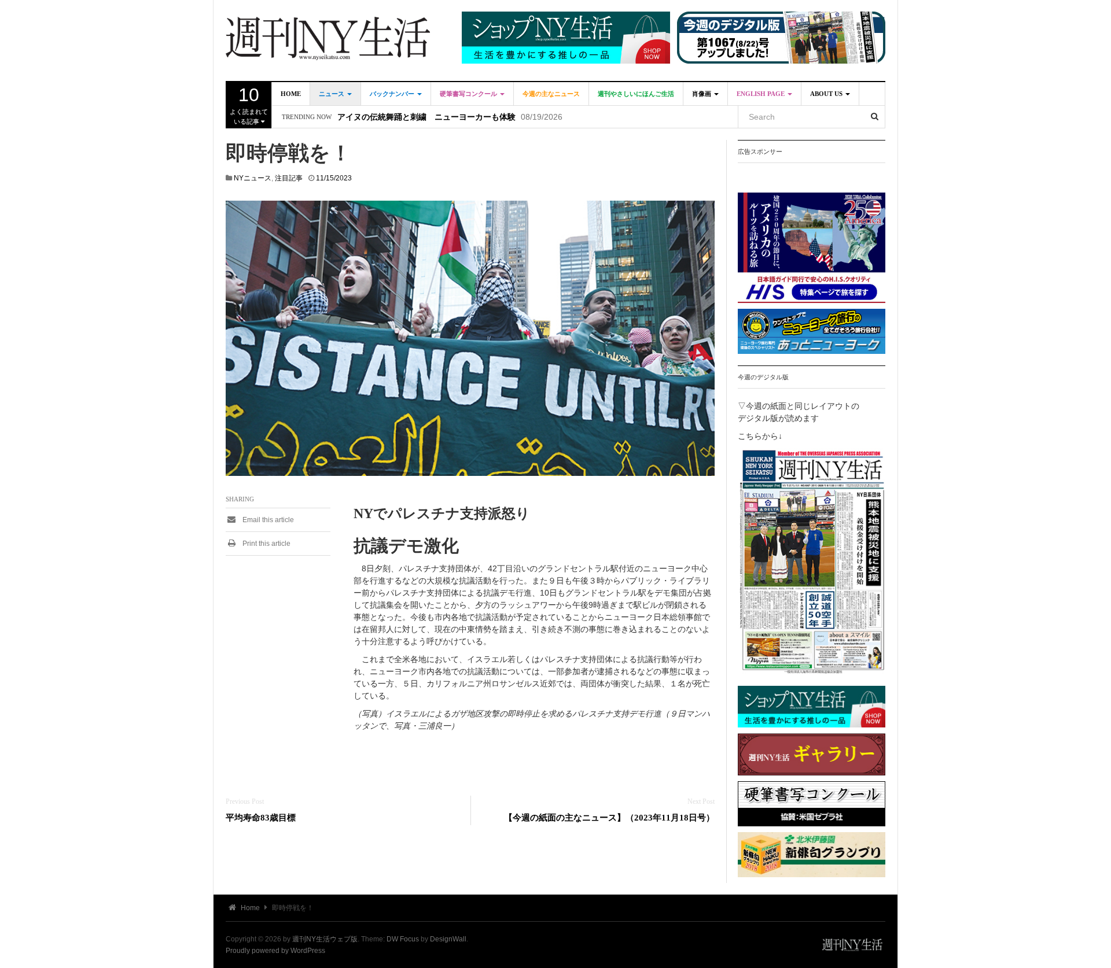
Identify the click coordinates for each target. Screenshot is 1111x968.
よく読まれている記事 (249, 104)
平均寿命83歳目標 (261, 817)
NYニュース (252, 178)
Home (291, 93)
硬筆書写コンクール (469, 93)
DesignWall (448, 939)
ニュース (332, 93)
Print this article (265, 544)
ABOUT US (827, 93)
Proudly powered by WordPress (275, 951)
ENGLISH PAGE (761, 93)
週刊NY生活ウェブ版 (325, 939)
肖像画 (702, 93)
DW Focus (403, 939)
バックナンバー (393, 93)
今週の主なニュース (551, 93)
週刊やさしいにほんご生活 (636, 93)
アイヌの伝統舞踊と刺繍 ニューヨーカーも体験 (426, 117)
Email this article (267, 520)
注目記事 (289, 178)
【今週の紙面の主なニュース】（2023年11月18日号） (609, 817)
